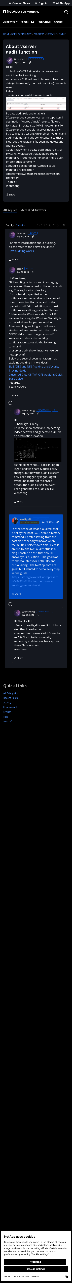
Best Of (7, 721)
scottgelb (25, 519)
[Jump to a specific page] (63, 225)
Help (5, 716)
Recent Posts (10, 697)
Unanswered (36, 707)
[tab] (10, 210)
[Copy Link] (30, 62)
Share (10, 194)
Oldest (20, 225)
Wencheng (20, 59)
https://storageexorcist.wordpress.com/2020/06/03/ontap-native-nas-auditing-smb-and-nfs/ (35, 581)
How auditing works (21, 251)
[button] (36, 104)
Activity (7, 702)
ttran (20, 268)
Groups (7, 711)
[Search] (66, 12)
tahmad (21, 233)
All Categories (10, 693)
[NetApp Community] (21, 12)
